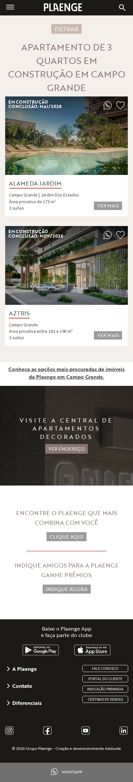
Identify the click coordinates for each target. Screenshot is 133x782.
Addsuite (113, 748)
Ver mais (108, 205)
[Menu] (10, 7)
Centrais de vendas (105, 699)
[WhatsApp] (107, 108)
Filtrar (66, 29)
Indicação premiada (105, 689)
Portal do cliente (105, 678)
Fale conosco (105, 668)
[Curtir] (120, 108)
